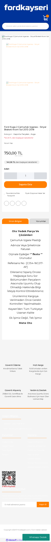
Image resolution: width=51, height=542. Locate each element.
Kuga (33, 134)
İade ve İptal (33, 454)
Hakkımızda (7, 442)
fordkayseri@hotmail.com (20, 429)
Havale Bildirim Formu (38, 467)
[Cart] (45, 18)
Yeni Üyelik (7, 450)
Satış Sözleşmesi (35, 442)
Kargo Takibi (8, 446)
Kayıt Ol (42, 504)
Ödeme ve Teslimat (37, 446)
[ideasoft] (11, 540)
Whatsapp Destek (38, 537)
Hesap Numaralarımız (38, 463)
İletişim (5, 454)
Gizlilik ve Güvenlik (36, 450)
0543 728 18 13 (18, 424)
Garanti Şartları (34, 458)
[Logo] (25, 8)
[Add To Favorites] (12, 193)
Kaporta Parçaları (21, 134)
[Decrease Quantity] (10, 175)
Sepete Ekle (25, 184)
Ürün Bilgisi (15, 221)
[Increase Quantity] (40, 175)
